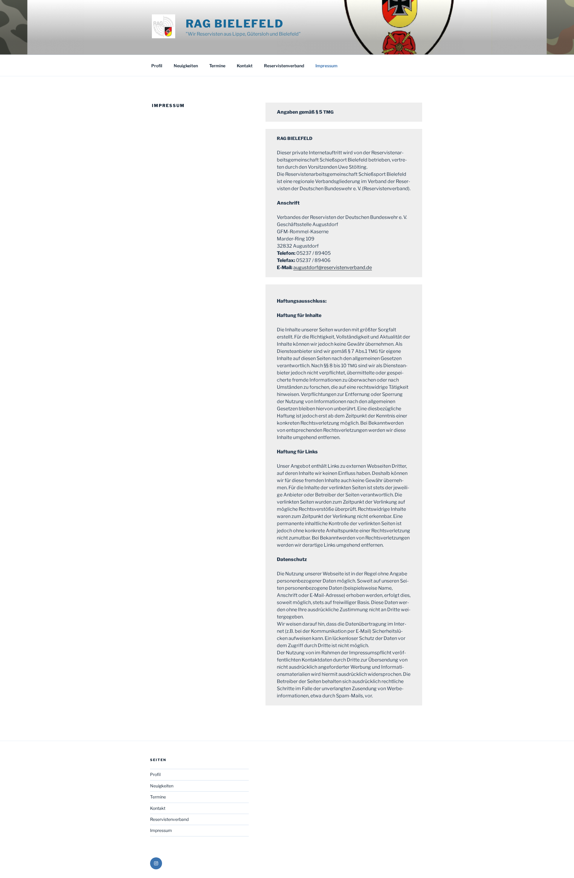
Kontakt (245, 65)
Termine (217, 65)
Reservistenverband (284, 65)
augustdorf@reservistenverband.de (332, 267)
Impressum (326, 65)
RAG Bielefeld (235, 23)
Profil (156, 65)
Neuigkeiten (186, 65)
